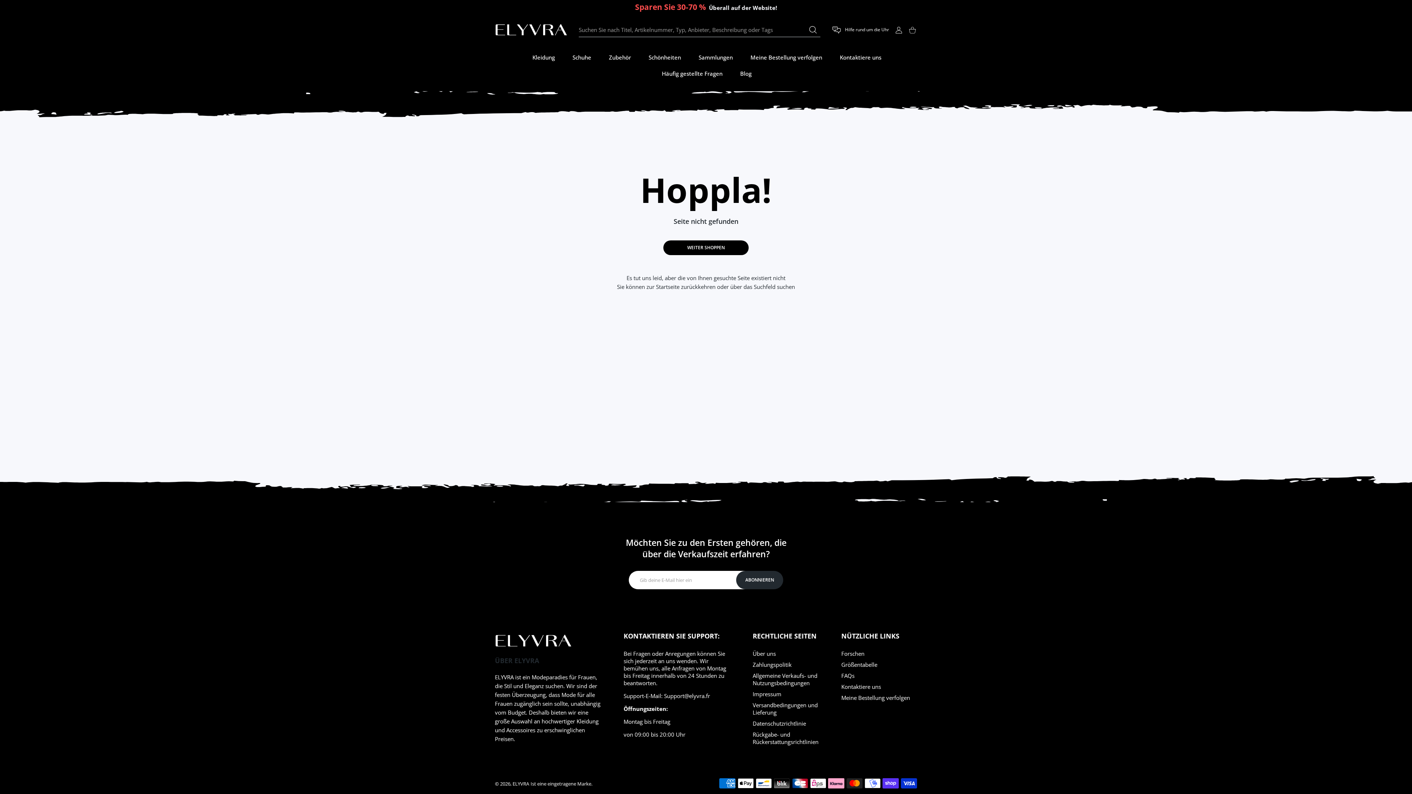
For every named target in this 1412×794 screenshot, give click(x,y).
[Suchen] (813, 29)
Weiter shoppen (706, 247)
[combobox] (699, 30)
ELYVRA (521, 783)
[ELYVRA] (531, 30)
